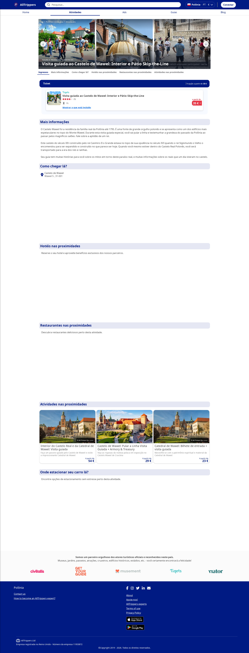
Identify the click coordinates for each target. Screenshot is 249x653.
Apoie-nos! (132, 599)
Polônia (49, 22)
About (129, 595)
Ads (124, 12)
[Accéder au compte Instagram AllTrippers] (133, 588)
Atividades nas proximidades (169, 72)
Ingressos (43, 72)
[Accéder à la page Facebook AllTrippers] (128, 588)
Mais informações (60, 72)
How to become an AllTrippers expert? (34, 598)
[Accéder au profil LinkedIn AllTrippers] (144, 588)
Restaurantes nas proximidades (135, 72)
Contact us (20, 593)
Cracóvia (59, 22)
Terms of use (133, 608)
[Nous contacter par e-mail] (150, 588)
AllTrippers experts (136, 604)
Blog (223, 12)
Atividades (75, 12)
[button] (228, 5)
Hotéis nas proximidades (104, 72)
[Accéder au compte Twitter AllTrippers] (139, 588)
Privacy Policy (133, 612)
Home (25, 12)
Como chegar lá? (80, 72)
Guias (174, 12)
